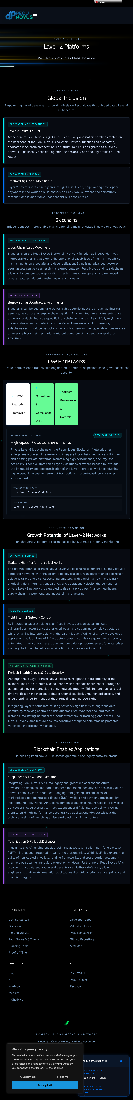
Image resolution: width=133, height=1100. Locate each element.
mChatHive (16, 999)
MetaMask (76, 946)
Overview (15, 926)
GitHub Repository (82, 939)
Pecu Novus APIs (81, 932)
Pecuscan (76, 986)
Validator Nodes (80, 926)
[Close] (79, 1046)
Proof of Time (18, 952)
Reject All (61, 1077)
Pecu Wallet (77, 973)
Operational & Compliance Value (43, 404)
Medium (14, 993)
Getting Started (19, 919)
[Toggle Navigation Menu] (35, 15)
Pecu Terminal (79, 979)
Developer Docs (80, 919)
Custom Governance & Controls (68, 404)
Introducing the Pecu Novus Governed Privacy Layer (94, 1089)
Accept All (45, 1085)
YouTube (14, 986)
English (102, 2)
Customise (28, 1077)
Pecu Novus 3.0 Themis (24, 939)
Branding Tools (18, 946)
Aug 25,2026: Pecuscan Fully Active (94, 1072)
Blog (12, 973)
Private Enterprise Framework (19, 404)
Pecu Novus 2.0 (19, 932)
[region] (45, 1068)
